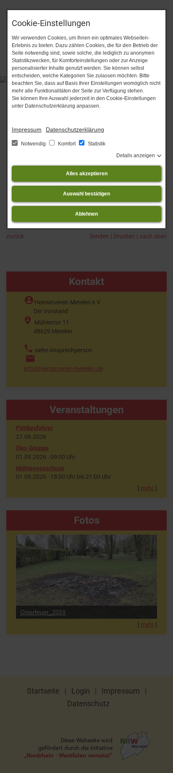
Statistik (95, 144)
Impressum (27, 129)
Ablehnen (86, 214)
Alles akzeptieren (86, 174)
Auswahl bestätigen (86, 194)
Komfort (67, 144)
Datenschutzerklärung (75, 129)
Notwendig (33, 144)
